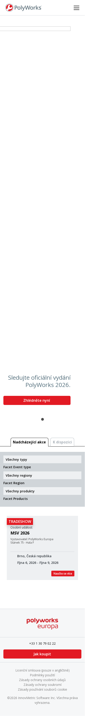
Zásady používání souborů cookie (42, 689)
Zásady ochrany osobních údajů (42, 680)
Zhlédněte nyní (37, 400)
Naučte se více (63, 573)
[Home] (23, 7)
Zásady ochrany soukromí (42, 684)
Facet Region (13, 483)
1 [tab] (42, 419)
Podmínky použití (42, 675)
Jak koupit (42, 653)
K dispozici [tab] (62, 442)
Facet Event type (17, 467)
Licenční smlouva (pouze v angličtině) (42, 670)
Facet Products (15, 498)
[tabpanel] (42, 217)
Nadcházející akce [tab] (29, 442)
